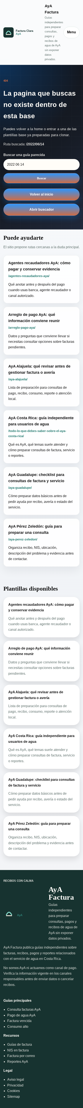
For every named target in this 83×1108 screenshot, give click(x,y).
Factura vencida (19, 1021)
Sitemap (13, 1096)
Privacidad (15, 1085)
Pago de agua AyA (21, 1015)
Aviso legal (15, 1079)
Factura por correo (21, 1056)
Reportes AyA (17, 1061)
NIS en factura (18, 1050)
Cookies (13, 1091)
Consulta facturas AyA (24, 1009)
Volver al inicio (41, 194)
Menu (71, 32)
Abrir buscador (41, 209)
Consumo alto (17, 1026)
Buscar (41, 178)
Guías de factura (19, 1044)
